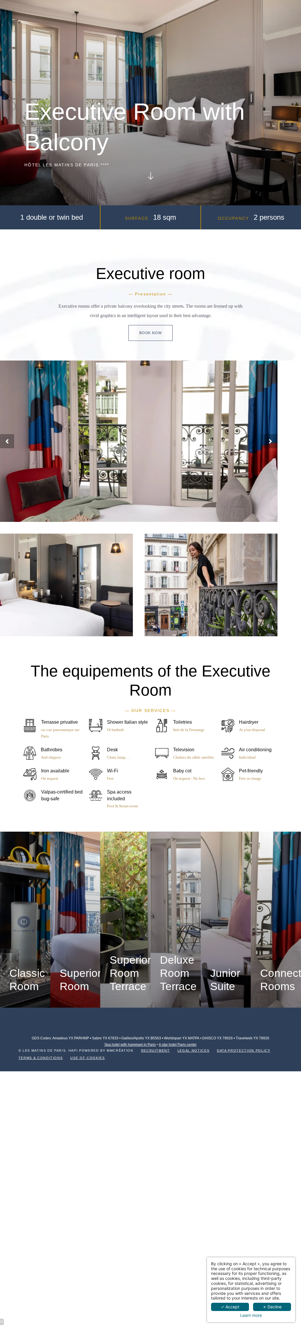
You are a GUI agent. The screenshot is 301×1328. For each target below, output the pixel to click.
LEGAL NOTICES (193, 1050)
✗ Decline (272, 1306)
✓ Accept (230, 1306)
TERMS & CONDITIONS (41, 1058)
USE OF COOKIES (87, 1058)
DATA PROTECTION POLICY (243, 1050)
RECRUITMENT (155, 1050)
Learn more (251, 1315)
